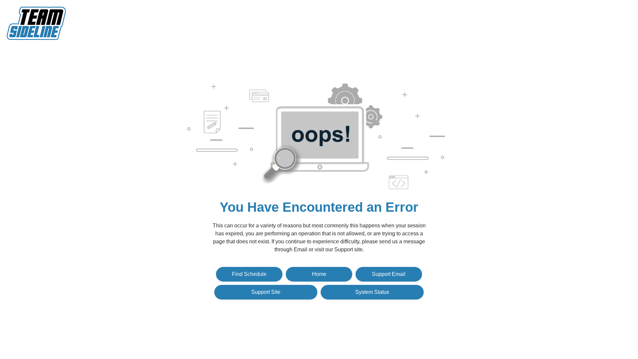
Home (319, 274)
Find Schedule (249, 274)
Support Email (388, 274)
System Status (372, 292)
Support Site (265, 292)
